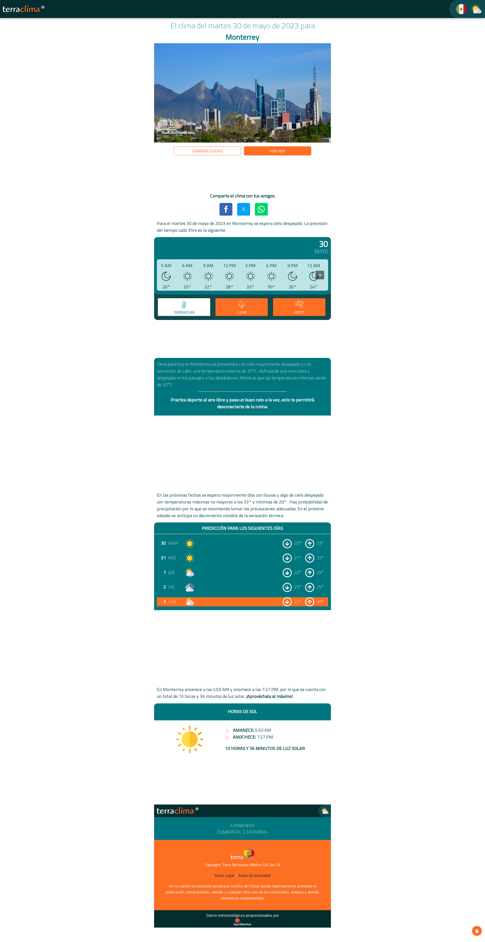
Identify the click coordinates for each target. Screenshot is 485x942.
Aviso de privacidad (254, 875)
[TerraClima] (458, 9)
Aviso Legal (224, 875)
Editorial (257, 832)
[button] (226, 209)
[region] (242, 175)
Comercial (229, 832)
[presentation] (320, 275)
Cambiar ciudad (207, 151)
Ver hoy (277, 151)
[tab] (184, 307)
